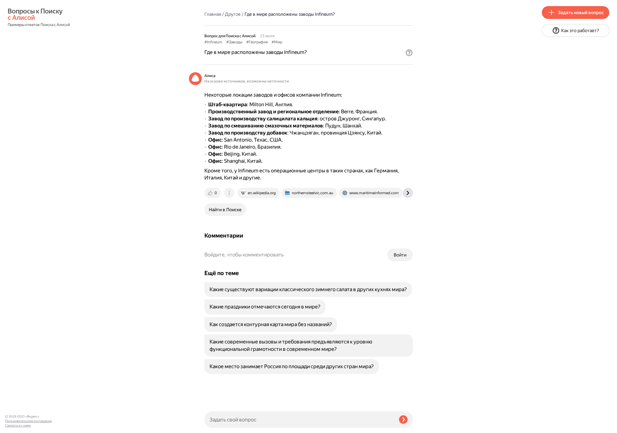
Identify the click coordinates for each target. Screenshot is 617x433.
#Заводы (234, 42)
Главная (212, 14)
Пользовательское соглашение (28, 421)
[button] (409, 52)
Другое (233, 14)
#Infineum (213, 42)
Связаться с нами (18, 425)
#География (257, 42)
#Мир (277, 42)
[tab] (213, 193)
